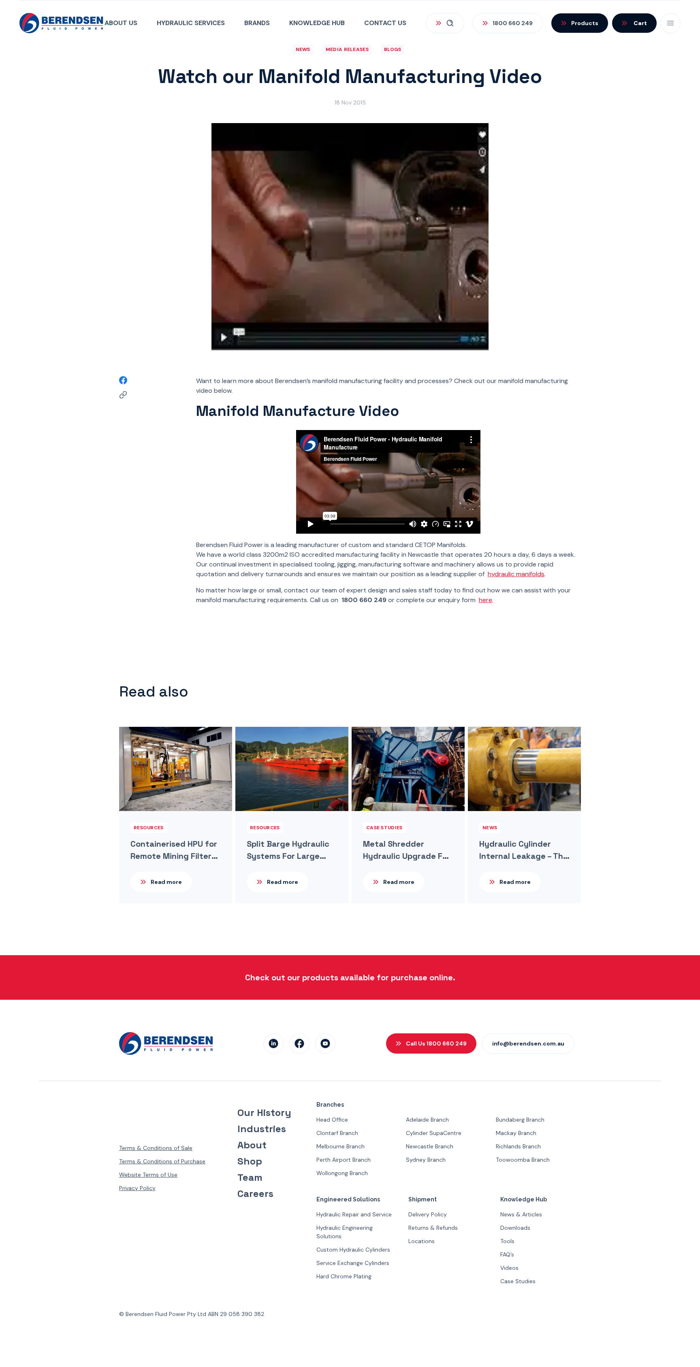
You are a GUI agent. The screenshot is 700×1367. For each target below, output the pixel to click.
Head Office (332, 1119)
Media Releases (347, 49)
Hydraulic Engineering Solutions (344, 1232)
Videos (509, 1267)
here (485, 600)
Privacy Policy (137, 1188)
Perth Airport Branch (343, 1159)
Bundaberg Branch (520, 1119)
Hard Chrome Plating (343, 1276)
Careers (255, 1193)
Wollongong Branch (342, 1173)
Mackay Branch (516, 1133)
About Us (121, 23)
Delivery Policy (427, 1214)
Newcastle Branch (429, 1146)
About (252, 1145)
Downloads (515, 1227)
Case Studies (518, 1281)
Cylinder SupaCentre (433, 1133)
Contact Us (385, 23)
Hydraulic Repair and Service (354, 1214)
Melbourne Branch (340, 1146)
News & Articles (521, 1214)
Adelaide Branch (427, 1119)
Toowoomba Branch (523, 1159)
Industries (261, 1129)
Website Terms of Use (148, 1174)
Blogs (392, 49)
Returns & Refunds (433, 1227)
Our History (264, 1112)
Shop (249, 1161)
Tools (507, 1241)
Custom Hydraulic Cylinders (353, 1249)
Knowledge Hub (317, 23)
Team (249, 1177)
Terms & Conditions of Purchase (162, 1161)
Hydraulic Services (191, 23)
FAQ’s (507, 1254)
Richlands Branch (518, 1146)
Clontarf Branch (337, 1133)
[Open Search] (445, 23)
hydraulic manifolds (516, 574)
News (303, 49)
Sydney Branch (426, 1159)
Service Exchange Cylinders (352, 1263)
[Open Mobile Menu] (670, 23)
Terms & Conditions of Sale (155, 1148)
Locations (421, 1241)
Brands (257, 23)
